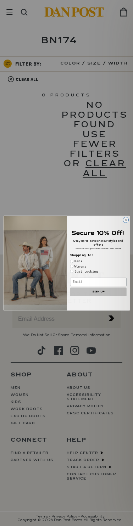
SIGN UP (98, 291)
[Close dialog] (125, 220)
